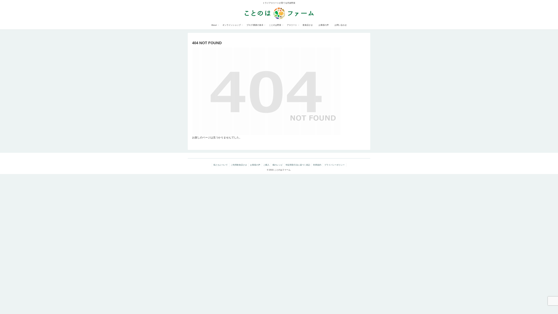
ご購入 (266, 165)
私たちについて (220, 165)
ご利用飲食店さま (239, 165)
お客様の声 (255, 165)
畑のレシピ (277, 165)
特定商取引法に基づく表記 (298, 165)
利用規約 (317, 165)
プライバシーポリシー (334, 165)
